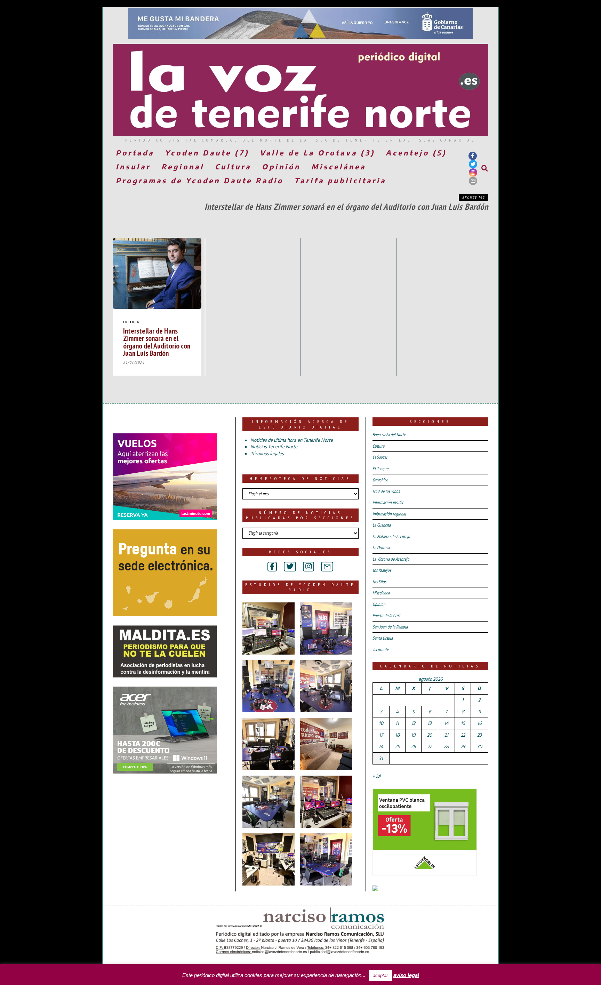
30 (479, 746)
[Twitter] (473, 164)
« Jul (376, 776)
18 (397, 735)
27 (429, 746)
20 (429, 735)
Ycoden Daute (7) (207, 152)
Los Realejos (381, 570)
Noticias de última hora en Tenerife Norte (291, 440)
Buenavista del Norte (389, 435)
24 (380, 746)
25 (397, 746)
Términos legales (267, 453)
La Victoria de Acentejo (390, 559)
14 (446, 723)
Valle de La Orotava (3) (317, 152)
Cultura (233, 166)
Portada (135, 152)
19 (413, 735)
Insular (133, 166)
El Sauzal (379, 457)
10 (381, 723)
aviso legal (406, 975)
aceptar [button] (380, 975)
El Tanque (380, 469)
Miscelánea (338, 166)
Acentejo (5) (416, 152)
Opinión (281, 166)
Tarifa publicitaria (340, 180)
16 (479, 723)
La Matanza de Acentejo (391, 536)
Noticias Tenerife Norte (273, 446)
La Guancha (381, 525)
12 (413, 723)
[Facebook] (472, 156)
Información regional (389, 514)
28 (446, 746)
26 (413, 746)
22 (463, 735)
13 (429, 723)
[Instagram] (473, 172)
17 (381, 735)
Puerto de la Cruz (386, 615)
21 (446, 735)
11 (397, 723)
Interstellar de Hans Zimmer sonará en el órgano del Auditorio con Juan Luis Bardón (156, 342)
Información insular (387, 502)
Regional (182, 166)
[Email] (473, 181)
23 (479, 735)
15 (463, 723)
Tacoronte (380, 649)
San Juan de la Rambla (390, 627)
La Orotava (381, 548)
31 (381, 758)
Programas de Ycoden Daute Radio (199, 180)
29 (462, 746)
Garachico (380, 480)
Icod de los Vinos (386, 491)
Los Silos (379, 582)
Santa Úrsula (382, 638)
